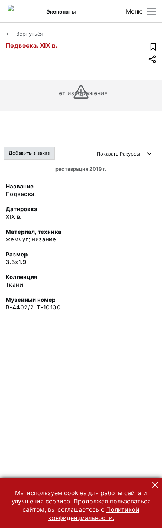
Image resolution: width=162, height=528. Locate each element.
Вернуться (29, 34)
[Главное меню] (151, 11)
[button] (155, 485)
